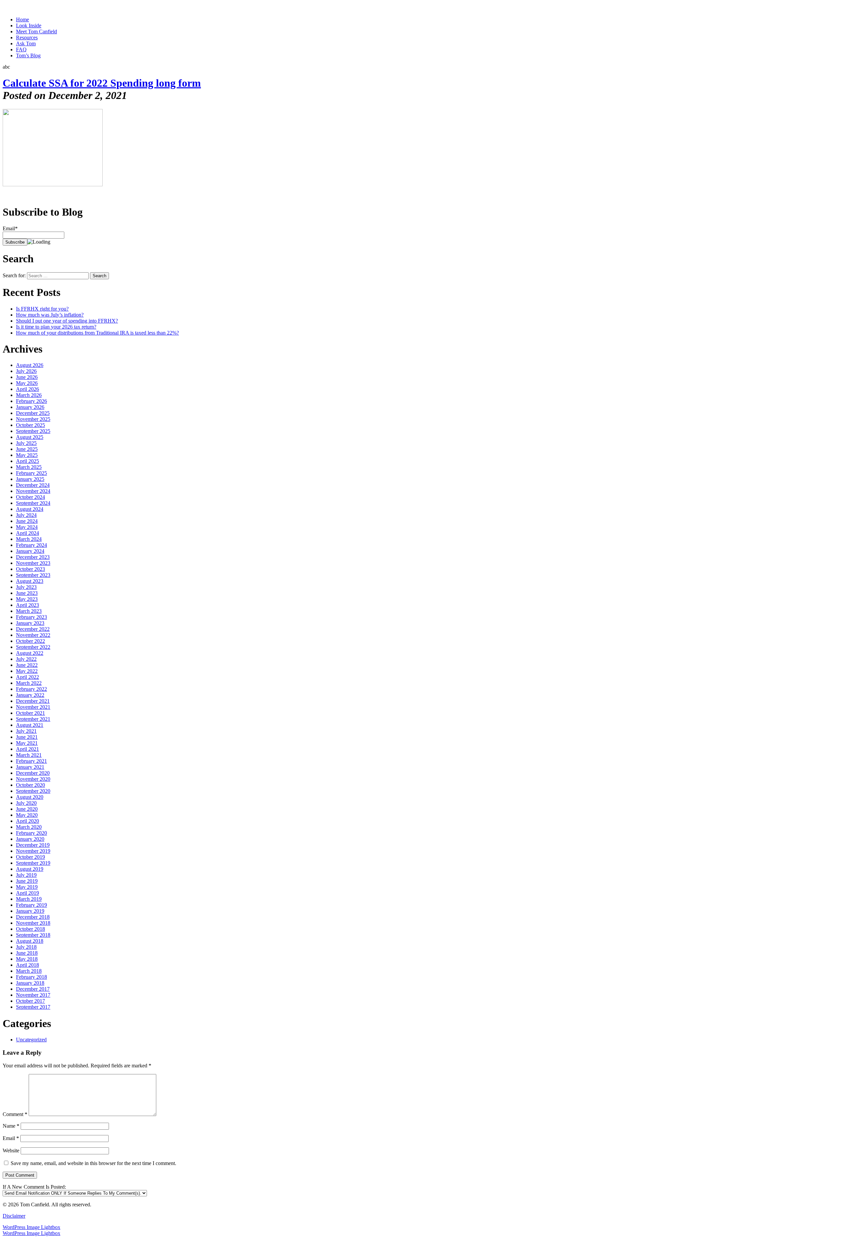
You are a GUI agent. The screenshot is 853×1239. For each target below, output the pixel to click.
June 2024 (27, 521)
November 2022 (33, 635)
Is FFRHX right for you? (42, 309)
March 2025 (29, 467)
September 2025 (33, 431)
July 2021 (26, 731)
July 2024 (26, 515)
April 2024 (27, 533)
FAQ (21, 49)
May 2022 (27, 671)
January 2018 (30, 983)
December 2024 (33, 485)
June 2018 (27, 953)
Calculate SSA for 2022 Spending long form (102, 83)
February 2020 (31, 833)
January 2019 (30, 911)
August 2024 (29, 509)
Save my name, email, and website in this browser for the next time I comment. (93, 1163)
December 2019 (33, 845)
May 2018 (27, 959)
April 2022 (27, 677)
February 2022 (31, 689)
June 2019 (27, 881)
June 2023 (27, 593)
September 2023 (33, 575)
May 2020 (27, 815)
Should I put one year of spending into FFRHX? (67, 321)
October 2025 (30, 425)
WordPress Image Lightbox (31, 1227)
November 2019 (33, 851)
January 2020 (30, 839)
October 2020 (30, 785)
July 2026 (26, 371)
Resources (27, 37)
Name (11, 1126)
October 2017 (30, 1001)
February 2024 (31, 545)
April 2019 (27, 893)
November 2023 (33, 563)
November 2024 (33, 491)
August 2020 (29, 797)
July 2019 (26, 875)
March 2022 (29, 683)
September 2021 (33, 719)
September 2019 (33, 863)
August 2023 (29, 581)
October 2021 (30, 713)
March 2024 (29, 539)
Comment (15, 1114)
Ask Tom (26, 43)
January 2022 (30, 695)
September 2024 (33, 503)
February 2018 (31, 977)
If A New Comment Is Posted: (34, 1187)
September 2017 (33, 1007)
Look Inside (28, 25)
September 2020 (33, 791)
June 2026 (27, 377)
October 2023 (30, 569)
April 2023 (27, 605)
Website (11, 1150)
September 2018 (33, 935)
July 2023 (26, 587)
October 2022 (30, 641)
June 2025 (27, 449)
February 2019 (31, 905)
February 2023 (31, 617)
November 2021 (33, 707)
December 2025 (33, 413)
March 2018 (29, 971)
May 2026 (27, 383)
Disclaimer (14, 1216)
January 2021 (30, 767)
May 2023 (27, 599)
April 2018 (27, 965)
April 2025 (27, 461)
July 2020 (26, 803)
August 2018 (29, 941)
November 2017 (33, 995)
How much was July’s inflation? (50, 315)
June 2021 (27, 737)
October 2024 (30, 497)
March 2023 (29, 611)
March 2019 (29, 899)
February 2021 (31, 761)
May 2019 (27, 887)
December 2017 (33, 989)
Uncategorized (31, 1039)
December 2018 (33, 917)
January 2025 (30, 479)
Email (11, 1138)
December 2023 (33, 557)
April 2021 (27, 749)
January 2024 (30, 551)
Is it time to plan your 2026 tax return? (56, 327)
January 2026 (30, 407)
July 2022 (26, 659)
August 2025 (29, 437)
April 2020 (27, 821)
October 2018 (30, 929)
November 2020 (33, 779)
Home (22, 19)
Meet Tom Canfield (36, 31)
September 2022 (33, 647)
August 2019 (29, 869)
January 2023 (30, 623)
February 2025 (31, 473)
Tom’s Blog (28, 55)
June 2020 (27, 809)
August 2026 (29, 365)
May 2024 (27, 527)
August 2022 (29, 653)
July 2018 (26, 947)
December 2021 (33, 701)
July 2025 (26, 443)
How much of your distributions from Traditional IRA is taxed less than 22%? (97, 333)
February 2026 (31, 401)
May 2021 (27, 743)
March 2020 (29, 827)
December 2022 (33, 629)
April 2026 (27, 389)
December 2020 (33, 773)
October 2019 (30, 857)
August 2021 (29, 725)
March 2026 (29, 395)
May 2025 (27, 455)
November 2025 (33, 419)
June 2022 (27, 665)
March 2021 (29, 755)
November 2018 (33, 923)
